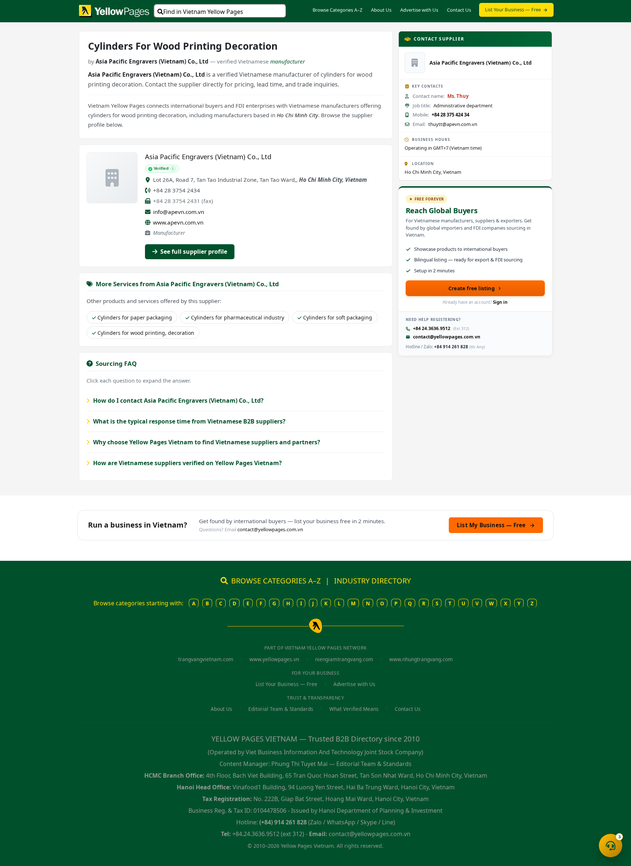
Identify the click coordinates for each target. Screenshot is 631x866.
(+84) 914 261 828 (283, 822)
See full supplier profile (193, 252)
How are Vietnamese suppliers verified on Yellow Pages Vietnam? (187, 463)
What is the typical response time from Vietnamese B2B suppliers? (189, 421)
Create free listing (471, 288)
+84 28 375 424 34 (450, 114)
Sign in (500, 302)
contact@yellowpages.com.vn (446, 337)
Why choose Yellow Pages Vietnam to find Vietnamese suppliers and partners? (206, 442)
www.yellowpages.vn (274, 659)
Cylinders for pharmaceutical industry (237, 317)
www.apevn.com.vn (178, 222)
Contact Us (459, 10)
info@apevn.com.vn (178, 211)
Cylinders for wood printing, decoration (145, 332)
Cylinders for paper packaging (134, 317)
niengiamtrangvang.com (344, 659)
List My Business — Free (496, 525)
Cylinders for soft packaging (337, 317)
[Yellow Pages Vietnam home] (114, 10)
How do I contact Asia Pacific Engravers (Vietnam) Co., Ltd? (178, 400)
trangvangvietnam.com (205, 659)
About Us (381, 10)
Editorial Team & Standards (280, 708)
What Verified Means (354, 708)
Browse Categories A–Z (337, 10)
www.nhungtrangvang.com (421, 659)
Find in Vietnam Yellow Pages (203, 12)
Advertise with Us (419, 10)
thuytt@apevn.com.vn (452, 124)
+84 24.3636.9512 (431, 328)
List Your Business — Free (513, 9)
